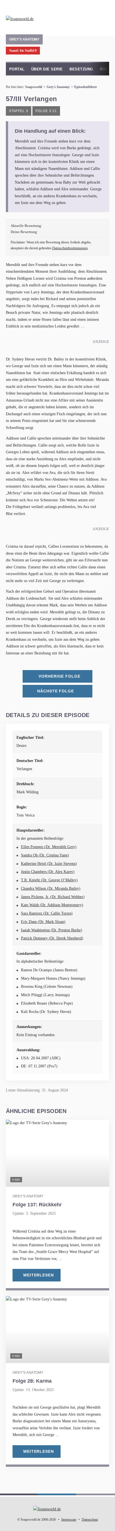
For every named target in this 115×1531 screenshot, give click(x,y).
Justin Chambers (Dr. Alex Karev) (48, 872)
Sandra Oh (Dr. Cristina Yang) (45, 855)
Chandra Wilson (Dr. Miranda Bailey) (50, 888)
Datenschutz (90, 1519)
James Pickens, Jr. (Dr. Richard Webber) (53, 897)
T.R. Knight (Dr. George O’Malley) (49, 880)
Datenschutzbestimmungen (70, 248)
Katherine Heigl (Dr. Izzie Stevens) (49, 863)
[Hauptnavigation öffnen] (103, 16)
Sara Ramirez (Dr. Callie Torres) (47, 913)
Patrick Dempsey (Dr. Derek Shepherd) (52, 938)
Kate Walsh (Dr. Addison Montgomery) (52, 905)
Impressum (68, 1519)
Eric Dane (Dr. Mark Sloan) (43, 922)
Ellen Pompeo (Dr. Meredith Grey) (48, 847)
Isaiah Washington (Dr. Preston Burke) (51, 930)
